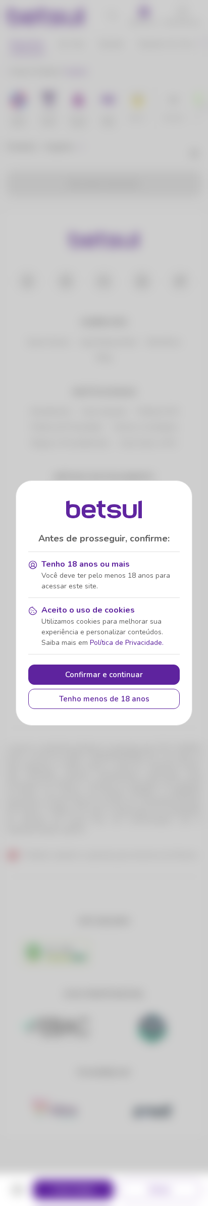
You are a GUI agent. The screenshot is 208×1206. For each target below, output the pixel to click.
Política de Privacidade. (127, 642)
